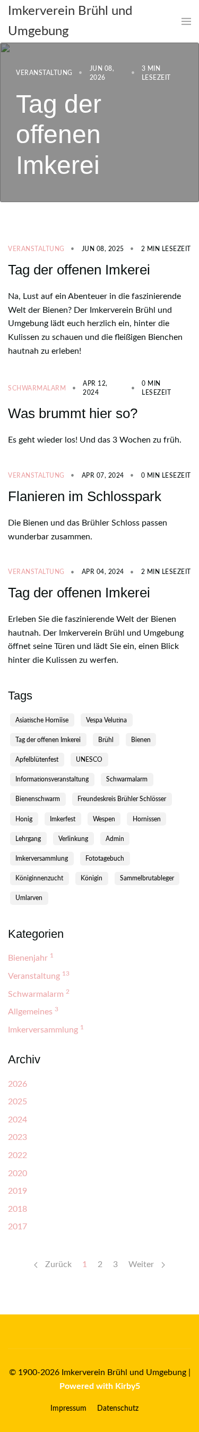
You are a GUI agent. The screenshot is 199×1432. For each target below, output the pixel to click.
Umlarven (28, 898)
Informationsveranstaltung (52, 779)
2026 (17, 1084)
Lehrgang (28, 839)
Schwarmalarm (37, 388)
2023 (17, 1137)
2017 (17, 1226)
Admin (115, 839)
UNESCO (89, 759)
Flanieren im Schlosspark (84, 496)
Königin (91, 878)
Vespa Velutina (106, 720)
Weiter (142, 1264)
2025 (17, 1101)
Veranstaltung (44, 73)
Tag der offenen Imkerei (58, 134)
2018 (17, 1209)
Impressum (68, 1408)
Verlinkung (73, 839)
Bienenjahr (31, 957)
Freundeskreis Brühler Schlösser (121, 799)
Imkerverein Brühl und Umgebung (70, 21)
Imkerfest (62, 819)
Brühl (106, 740)
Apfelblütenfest (36, 759)
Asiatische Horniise (41, 720)
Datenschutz (118, 1408)
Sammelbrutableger (147, 878)
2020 (17, 1173)
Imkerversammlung (41, 858)
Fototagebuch (104, 858)
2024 (17, 1119)
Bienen (141, 740)
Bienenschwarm (37, 799)
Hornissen (147, 819)
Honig (23, 819)
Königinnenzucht (39, 878)
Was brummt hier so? (72, 413)
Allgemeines (33, 1011)
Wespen (104, 819)
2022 (17, 1155)
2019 (17, 1191)
